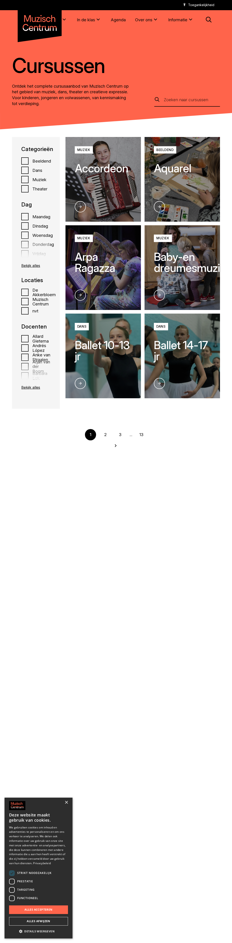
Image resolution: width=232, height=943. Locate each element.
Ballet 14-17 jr (181, 350)
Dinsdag (40, 226)
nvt (35, 311)
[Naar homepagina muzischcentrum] (40, 21)
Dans (37, 170)
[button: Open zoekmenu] (208, 19)
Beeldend (41, 161)
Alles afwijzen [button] (38, 921)
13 (141, 434)
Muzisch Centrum (40, 301)
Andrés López (39, 348)
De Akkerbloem (44, 292)
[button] (38, 931)
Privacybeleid (42, 863)
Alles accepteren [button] (38, 910)
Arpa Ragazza (95, 262)
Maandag (41, 216)
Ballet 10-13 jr (102, 350)
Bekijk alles (30, 265)
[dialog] (38, 868)
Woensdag (42, 235)
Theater (39, 189)
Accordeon (101, 168)
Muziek (39, 179)
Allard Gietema (40, 338)
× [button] (66, 802)
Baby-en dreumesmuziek (193, 262)
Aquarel (172, 168)
